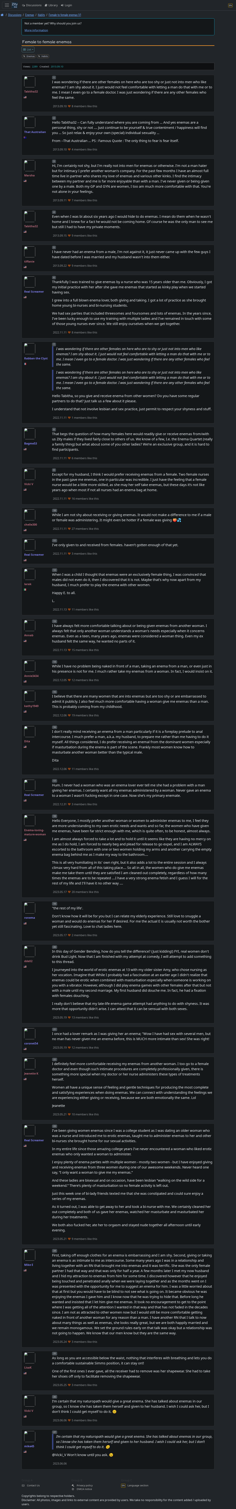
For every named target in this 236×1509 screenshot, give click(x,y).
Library (53, 5)
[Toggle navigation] (7, 5)
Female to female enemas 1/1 (65, 15)
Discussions (33, 5)
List (28, 49)
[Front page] (2, 15)
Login (68, 5)
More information (36, 30)
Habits (41, 15)
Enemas (29, 15)
